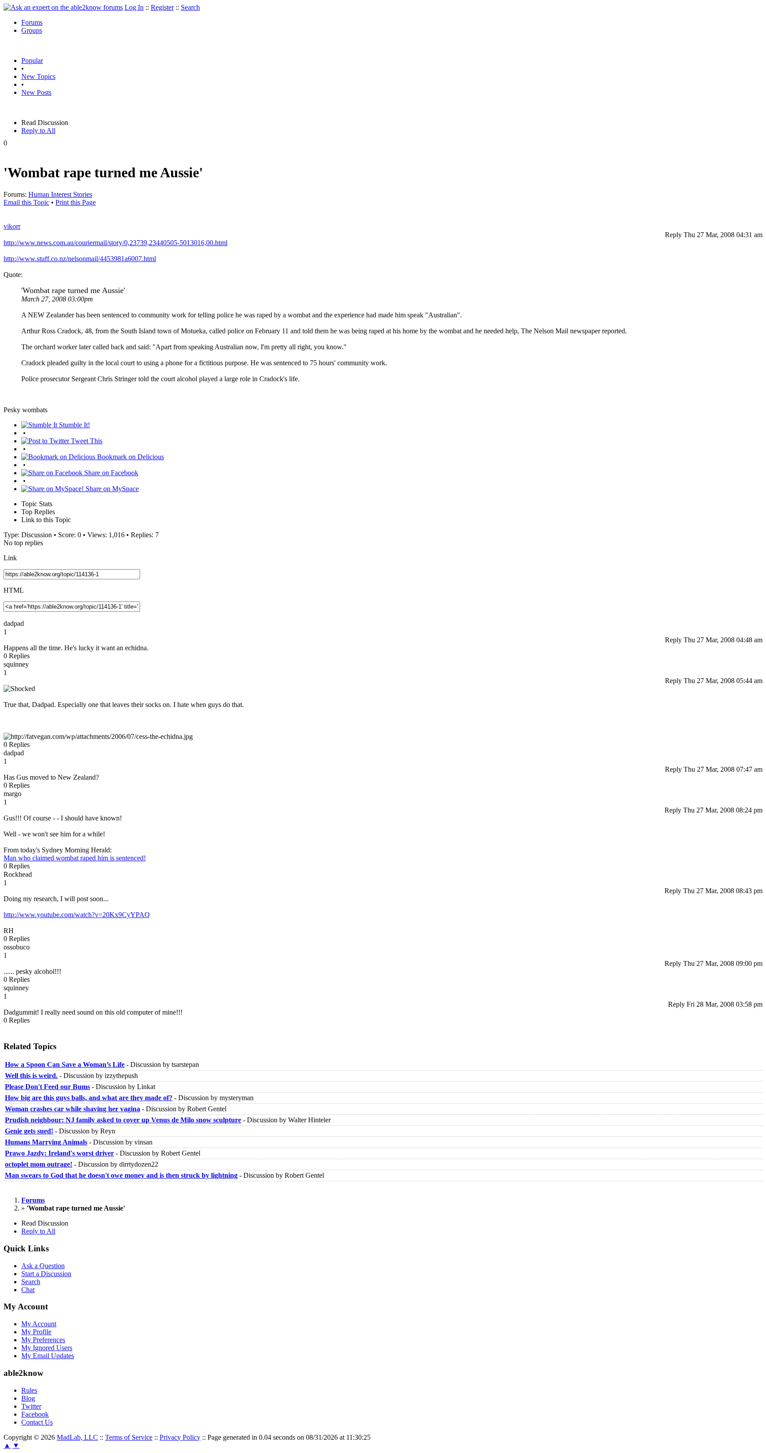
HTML (14, 590)
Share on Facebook (110, 473)
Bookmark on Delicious (129, 457)
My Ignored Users (46, 1347)
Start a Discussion (46, 1273)
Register (162, 7)
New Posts (36, 92)
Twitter (31, 1406)
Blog (28, 1398)
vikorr (12, 226)
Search (190, 7)
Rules (29, 1390)
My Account (38, 1324)
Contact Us (37, 1422)
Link (10, 558)
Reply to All (38, 130)
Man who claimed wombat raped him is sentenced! (75, 858)
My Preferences (43, 1340)
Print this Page (75, 202)
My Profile (36, 1332)
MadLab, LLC (77, 1437)
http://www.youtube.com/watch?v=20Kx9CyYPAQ (77, 914)
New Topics (38, 76)
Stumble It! (73, 425)
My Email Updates (47, 1355)
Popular (32, 60)
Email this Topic (26, 202)
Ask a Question (43, 1265)
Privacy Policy (180, 1437)
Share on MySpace (111, 488)
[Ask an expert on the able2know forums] (63, 7)
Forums (32, 22)
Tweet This (85, 441)
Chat (28, 1289)
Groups (31, 30)
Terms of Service (128, 1437)
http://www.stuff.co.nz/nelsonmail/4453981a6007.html (80, 258)
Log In (134, 7)
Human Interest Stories (60, 194)
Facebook (35, 1414)
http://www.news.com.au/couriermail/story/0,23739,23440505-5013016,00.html (115, 242)
